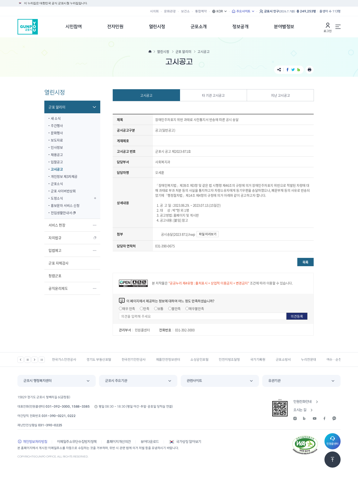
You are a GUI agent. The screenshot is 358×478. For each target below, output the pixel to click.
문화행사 (57, 132)
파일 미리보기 (207, 234)
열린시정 (163, 51)
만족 (146, 308)
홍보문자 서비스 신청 (65, 205)
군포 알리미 (56, 107)
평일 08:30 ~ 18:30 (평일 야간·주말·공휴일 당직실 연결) (136, 406)
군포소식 (57, 183)
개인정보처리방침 (35, 442)
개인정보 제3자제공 (64, 176)
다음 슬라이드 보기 (34, 360)
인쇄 (309, 70)
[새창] (297, 418)
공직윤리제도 (58, 288)
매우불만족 (196, 308)
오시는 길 (299, 410)
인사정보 (57, 147)
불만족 (176, 308)
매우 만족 (128, 308)
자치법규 (54, 237)
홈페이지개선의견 (118, 442)
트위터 (293, 69)
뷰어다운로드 (150, 442)
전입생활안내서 (61, 212)
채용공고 (57, 154)
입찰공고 (57, 162)
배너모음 (42, 360)
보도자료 (57, 140)
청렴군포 (54, 275)
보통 (160, 308)
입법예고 (54, 250)
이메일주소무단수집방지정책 (77, 442)
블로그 (298, 69)
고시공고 (57, 169)
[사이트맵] (338, 27)
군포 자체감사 (58, 263)
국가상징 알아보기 (188, 442)
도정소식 (57, 198)
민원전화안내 (302, 402)
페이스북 (287, 69)
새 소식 (55, 118)
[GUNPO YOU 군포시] (27, 27)
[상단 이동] (332, 459)
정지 (27, 360)
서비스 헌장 (56, 225)
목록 (305, 262)
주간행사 (57, 125)
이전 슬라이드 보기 (20, 360)
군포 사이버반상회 (63, 191)
